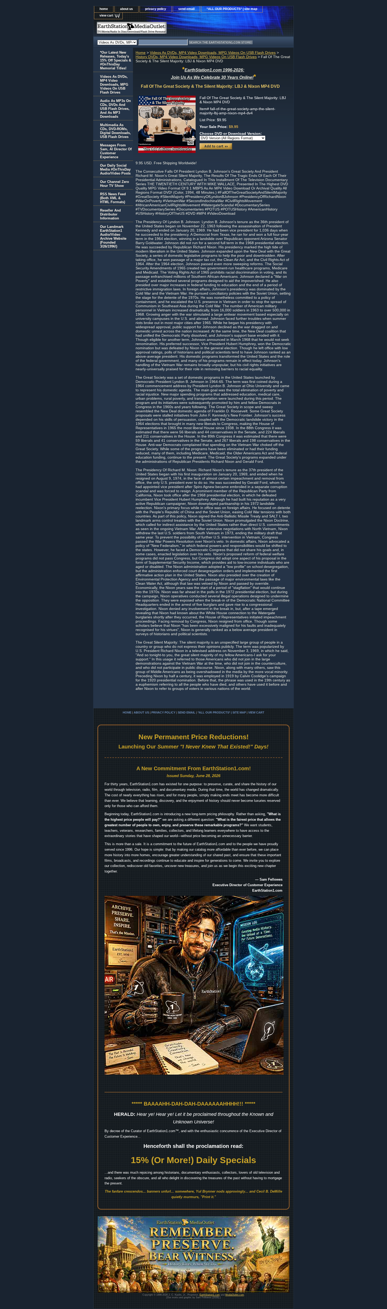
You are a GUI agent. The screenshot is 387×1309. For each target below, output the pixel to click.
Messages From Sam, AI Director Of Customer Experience (116, 151)
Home (141, 52)
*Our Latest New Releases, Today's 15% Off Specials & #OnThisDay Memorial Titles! (115, 60)
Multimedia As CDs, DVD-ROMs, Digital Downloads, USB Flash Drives (115, 131)
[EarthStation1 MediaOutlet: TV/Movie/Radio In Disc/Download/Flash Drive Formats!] (159, 29)
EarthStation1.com (210, 1294)
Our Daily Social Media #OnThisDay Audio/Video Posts (115, 169)
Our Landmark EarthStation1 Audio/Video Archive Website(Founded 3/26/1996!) (113, 236)
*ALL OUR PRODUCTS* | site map (232, 9)
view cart (106, 15)
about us (126, 9)
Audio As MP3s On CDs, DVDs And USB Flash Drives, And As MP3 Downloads (115, 109)
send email (186, 9)
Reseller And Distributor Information (110, 214)
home (104, 9)
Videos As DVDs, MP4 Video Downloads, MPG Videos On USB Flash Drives (213, 52)
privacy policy (155, 9)
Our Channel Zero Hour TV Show (114, 184)
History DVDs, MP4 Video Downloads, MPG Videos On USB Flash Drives (196, 57)
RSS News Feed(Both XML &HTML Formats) (113, 198)
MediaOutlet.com (234, 1294)
